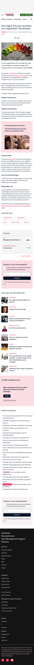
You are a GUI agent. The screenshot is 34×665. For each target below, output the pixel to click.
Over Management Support (13, 539)
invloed (26, 222)
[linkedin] (12, 660)
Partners (5, 542)
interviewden (12, 73)
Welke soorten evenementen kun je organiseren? (16, 457)
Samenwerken (21, 217)
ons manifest (6, 649)
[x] (7, 660)
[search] (31, 19)
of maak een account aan (9, 400)
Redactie (4, 32)
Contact (3, 637)
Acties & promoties (6, 611)
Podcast (3, 568)
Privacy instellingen (6, 655)
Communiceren (5, 587)
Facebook (4, 621)
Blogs (2, 562)
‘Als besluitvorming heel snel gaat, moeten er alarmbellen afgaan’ (15, 130)
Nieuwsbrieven (8, 536)
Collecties (5, 533)
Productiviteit (5, 578)
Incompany (4, 605)
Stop (12, 159)
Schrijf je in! (17, 278)
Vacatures (4, 565)
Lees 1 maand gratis (26, 14)
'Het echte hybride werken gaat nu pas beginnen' (16, 477)
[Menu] (2, 14)
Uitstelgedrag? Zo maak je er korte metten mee (15, 489)
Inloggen (7, 396)
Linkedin (3, 627)
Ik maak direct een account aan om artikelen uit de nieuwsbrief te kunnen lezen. (18, 268)
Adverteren (4, 640)
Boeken (3, 559)
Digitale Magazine (6, 556)
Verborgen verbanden (20, 75)
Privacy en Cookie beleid (22, 653)
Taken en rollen (5, 581)
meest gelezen (15, 222)
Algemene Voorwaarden (7, 653)
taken (4, 222)
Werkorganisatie (7, 217)
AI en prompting (5, 592)
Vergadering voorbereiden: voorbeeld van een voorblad (17, 425)
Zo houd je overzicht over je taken (12, 459)
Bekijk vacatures (25, 256)
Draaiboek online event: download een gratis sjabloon (17, 462)
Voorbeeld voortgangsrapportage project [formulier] (17, 465)
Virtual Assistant (6, 595)
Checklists (4, 553)
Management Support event (9, 608)
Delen (18, 38)
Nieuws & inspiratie (6, 550)
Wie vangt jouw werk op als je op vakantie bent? (16, 437)
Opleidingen (4, 602)
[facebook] (2, 660)
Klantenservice (5, 634)
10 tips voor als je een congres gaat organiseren (15, 445)
